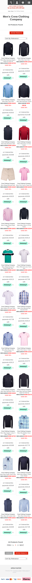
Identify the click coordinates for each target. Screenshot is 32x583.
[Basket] (23, 2)
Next (22, 545)
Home (9, 11)
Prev (9, 545)
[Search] (11, 2)
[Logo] (4, 2)
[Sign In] (17, 2)
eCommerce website (17, 570)
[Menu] (29, 2)
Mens (12, 11)
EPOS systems (26, 570)
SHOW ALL (9, 553)
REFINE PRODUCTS (16, 33)
